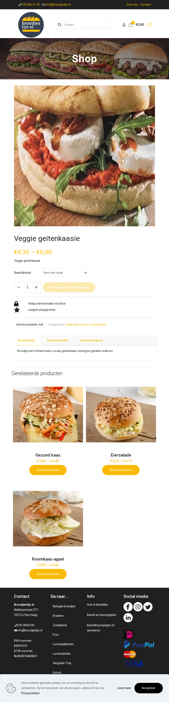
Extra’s (57, 672)
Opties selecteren (47, 470)
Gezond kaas (47, 455)
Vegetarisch (99, 324)
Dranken (58, 615)
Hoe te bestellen (97, 604)
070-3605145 (25, 625)
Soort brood (22, 272)
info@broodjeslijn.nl (58, 4)
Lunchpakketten (63, 644)
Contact (146, 4)
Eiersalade (121, 455)
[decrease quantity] (18, 287)
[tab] (26, 340)
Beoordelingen (91, 340)
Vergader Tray (62, 663)
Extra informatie (57, 340)
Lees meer (124, 688)
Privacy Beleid (30, 693)
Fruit (56, 634)
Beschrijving (26, 340)
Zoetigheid (60, 625)
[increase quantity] (36, 287)
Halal (69, 324)
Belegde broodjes (64, 606)
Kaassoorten (81, 324)
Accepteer (148, 688)
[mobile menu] (149, 24)
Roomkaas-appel (48, 559)
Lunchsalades (62, 653)
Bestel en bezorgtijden (101, 615)
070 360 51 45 (30, 4)
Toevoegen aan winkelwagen (69, 287)
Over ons (132, 4)
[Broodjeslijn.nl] (31, 24)
